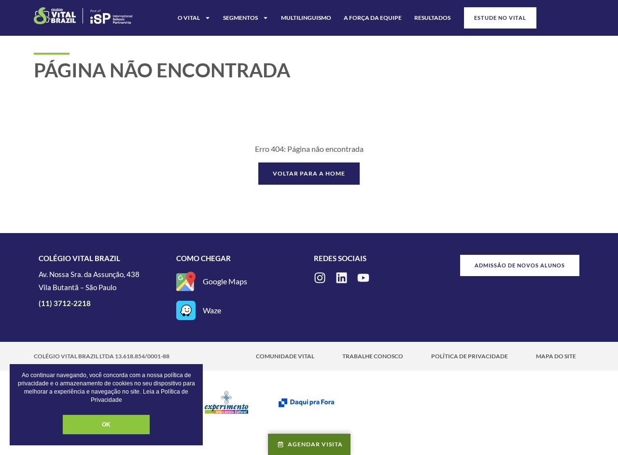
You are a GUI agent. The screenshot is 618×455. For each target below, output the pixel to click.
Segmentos (240, 17)
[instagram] (320, 278)
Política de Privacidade (469, 356)
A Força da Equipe (373, 17)
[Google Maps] (186, 281)
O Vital (189, 17)
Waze (212, 310)
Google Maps (225, 281)
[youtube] (363, 278)
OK (106, 424)
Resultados (432, 17)
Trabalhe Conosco (372, 356)
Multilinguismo (306, 17)
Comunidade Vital (285, 356)
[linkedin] (342, 278)
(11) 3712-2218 (65, 303)
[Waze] (186, 310)
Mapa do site (556, 356)
